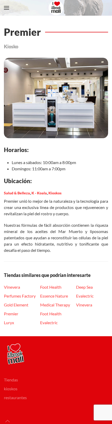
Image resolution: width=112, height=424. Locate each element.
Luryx (9, 322)
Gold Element (16, 304)
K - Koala (39, 193)
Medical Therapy (55, 304)
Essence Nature (54, 295)
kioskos (10, 388)
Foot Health (50, 286)
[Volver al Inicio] (56, 8)
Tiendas (11, 379)
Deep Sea (84, 286)
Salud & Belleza (17, 193)
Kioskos (54, 193)
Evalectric (49, 322)
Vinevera (12, 286)
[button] (6, 8)
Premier (11, 313)
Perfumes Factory (20, 295)
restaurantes (15, 397)
